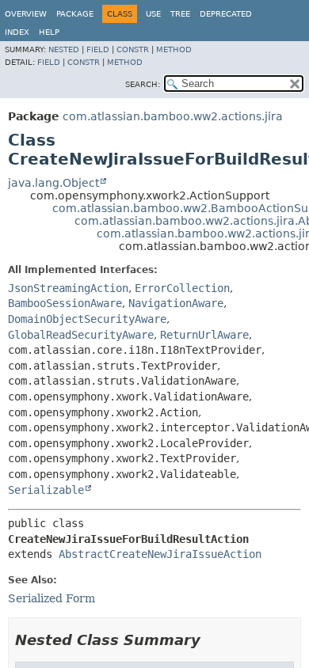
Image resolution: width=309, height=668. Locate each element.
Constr (132, 49)
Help (49, 32)
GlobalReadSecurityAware (81, 334)
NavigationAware (175, 303)
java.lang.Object (53, 182)
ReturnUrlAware (204, 334)
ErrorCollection (182, 288)
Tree (180, 13)
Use (153, 13)
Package (74, 13)
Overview (26, 13)
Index (17, 32)
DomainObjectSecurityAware (87, 319)
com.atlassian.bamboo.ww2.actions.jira (173, 116)
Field (97, 49)
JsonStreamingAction (68, 288)
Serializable (46, 490)
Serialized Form (51, 598)
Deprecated (226, 13)
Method (174, 49)
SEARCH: (142, 84)
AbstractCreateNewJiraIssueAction (160, 554)
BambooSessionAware (65, 303)
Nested (63, 49)
